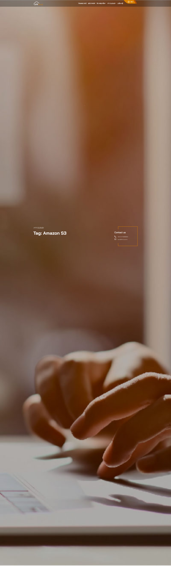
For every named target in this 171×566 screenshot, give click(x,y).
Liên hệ (120, 3)
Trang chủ (82, 3)
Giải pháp (91, 3)
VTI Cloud (111, 3)
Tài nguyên (101, 3)
